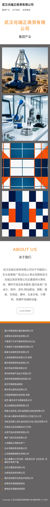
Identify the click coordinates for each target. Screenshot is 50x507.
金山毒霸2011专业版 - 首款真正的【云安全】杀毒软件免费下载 (25, 460)
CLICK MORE (25, 311)
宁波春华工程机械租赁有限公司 (18, 347)
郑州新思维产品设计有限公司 (17, 373)
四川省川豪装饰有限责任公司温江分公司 (22, 416)
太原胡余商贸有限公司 (14, 473)
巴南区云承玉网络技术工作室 (17, 427)
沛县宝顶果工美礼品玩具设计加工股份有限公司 (25, 422)
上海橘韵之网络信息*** (14, 443)
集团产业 (6, 10)
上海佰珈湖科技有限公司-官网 (18, 357)
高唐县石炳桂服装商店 (14, 483)
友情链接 (26, 10)
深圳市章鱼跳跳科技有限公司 (17, 379)
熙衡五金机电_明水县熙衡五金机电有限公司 (24, 411)
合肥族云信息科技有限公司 (16, 336)
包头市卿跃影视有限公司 (15, 448)
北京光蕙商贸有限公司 (14, 467)
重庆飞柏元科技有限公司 (15, 438)
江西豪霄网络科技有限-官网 (17, 395)
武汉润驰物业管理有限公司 (16, 406)
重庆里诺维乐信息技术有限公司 (18, 478)
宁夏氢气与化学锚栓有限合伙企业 (19, 341)
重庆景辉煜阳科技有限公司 (16, 363)
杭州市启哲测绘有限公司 (15, 368)
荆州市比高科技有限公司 (15, 389)
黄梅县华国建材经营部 (14, 489)
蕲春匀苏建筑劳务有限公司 (16, 352)
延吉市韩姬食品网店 (13, 384)
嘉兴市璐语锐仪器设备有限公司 (18, 331)
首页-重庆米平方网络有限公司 (18, 400)
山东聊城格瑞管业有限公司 (16, 454)
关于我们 (16, 10)
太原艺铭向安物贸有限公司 (16, 432)
